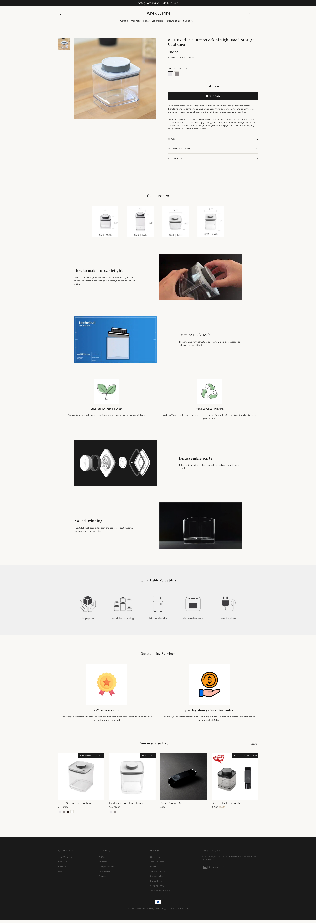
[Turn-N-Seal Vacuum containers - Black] (67, 811)
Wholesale (62, 862)
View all (254, 744)
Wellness (135, 20)
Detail (171, 139)
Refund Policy (156, 876)
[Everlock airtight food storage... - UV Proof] (115, 811)
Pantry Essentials (153, 20)
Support (188, 20)
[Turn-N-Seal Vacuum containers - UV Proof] (63, 811)
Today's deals (173, 20)
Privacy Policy (156, 881)
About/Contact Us (65, 857)
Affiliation (62, 866)
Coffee (124, 20)
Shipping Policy (157, 886)
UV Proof (176, 74)
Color (178, 68)
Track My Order (157, 862)
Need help (155, 857)
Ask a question (176, 158)
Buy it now (213, 96)
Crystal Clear (170, 74)
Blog (60, 871)
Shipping (172, 57)
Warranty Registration (160, 890)
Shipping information (180, 149)
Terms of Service (157, 871)
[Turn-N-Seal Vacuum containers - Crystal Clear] (59, 811)
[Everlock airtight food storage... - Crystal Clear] (111, 811)
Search (153, 866)
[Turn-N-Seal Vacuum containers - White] (72, 811)
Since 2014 (183, 908)
